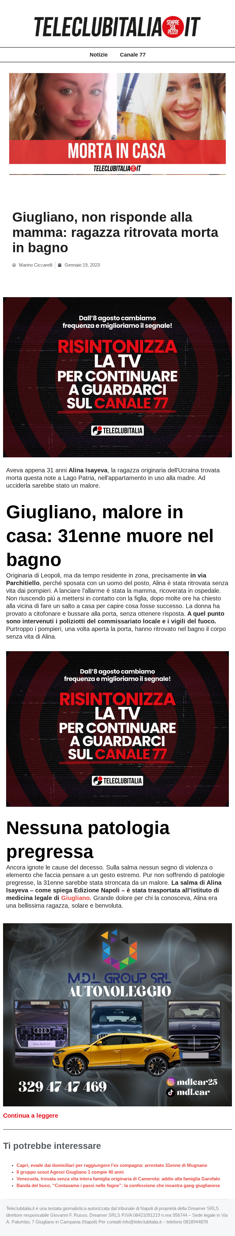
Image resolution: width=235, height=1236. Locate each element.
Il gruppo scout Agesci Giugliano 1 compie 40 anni (70, 1172)
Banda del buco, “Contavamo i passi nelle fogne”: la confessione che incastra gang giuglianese (118, 1185)
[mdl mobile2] (117, 1014)
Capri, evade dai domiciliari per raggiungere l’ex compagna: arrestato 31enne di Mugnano (112, 1165)
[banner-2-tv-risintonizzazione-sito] (117, 376)
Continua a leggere (30, 1115)
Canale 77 (133, 55)
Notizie (99, 55)
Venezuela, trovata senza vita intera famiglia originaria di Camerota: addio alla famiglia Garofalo (118, 1178)
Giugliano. (76, 898)
